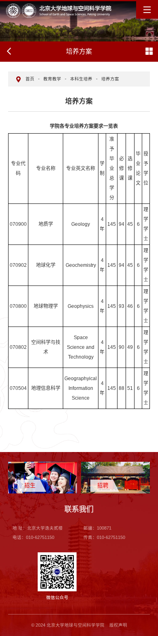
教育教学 (52, 78)
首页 (30, 78)
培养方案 (110, 78)
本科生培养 (81, 78)
